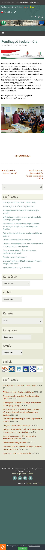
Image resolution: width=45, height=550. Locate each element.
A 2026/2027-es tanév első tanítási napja (19, 202)
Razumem (22, 548)
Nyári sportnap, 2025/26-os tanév (17, 267)
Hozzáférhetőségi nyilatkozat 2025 (28, 2)
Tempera (29, 483)
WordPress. (38, 483)
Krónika (24, 45)
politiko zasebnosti (34, 546)
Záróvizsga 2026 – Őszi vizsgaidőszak (18, 206)
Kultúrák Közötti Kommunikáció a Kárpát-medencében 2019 (34, 174)
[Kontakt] (42, 16)
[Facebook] (32, 16)
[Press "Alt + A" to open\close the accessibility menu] (3, 547)
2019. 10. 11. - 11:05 (11, 45)
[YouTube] (35, 16)
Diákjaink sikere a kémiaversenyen (17, 239)
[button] (22, 23)
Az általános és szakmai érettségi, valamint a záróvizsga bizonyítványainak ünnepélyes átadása (21, 226)
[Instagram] (38, 16)
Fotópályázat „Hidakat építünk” (9, 171)
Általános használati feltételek (11, 7)
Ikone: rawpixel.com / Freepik (22, 474)
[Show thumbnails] (22, 156)
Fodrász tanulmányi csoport (15, 257)
